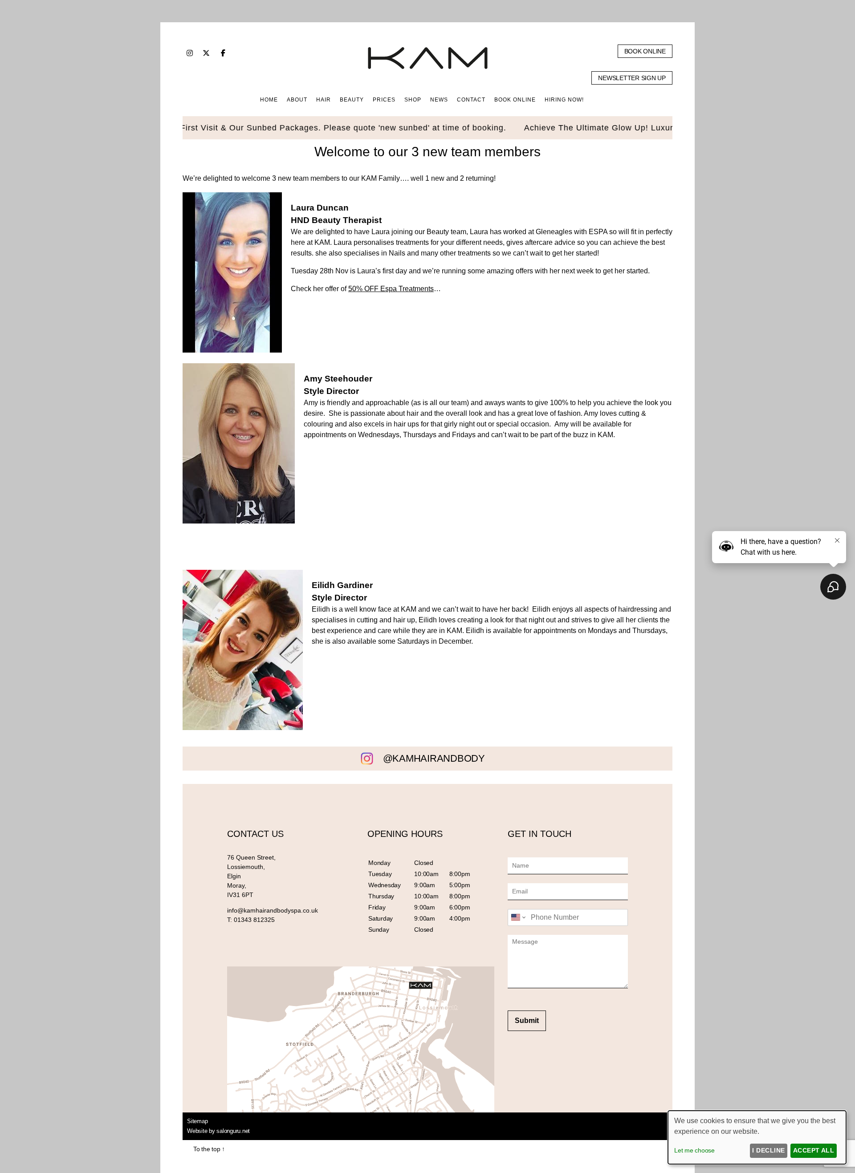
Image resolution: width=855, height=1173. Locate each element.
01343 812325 (254, 919)
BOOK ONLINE (515, 100)
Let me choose (694, 1150)
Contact (471, 100)
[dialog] (757, 1137)
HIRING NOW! (564, 100)
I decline (768, 1150)
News (439, 100)
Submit (527, 1020)
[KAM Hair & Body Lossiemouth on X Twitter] (206, 53)
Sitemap (197, 1121)
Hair (323, 100)
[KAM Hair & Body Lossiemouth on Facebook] (223, 53)
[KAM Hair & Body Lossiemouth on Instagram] (190, 53)
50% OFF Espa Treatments (391, 288)
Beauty (352, 100)
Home (269, 100)
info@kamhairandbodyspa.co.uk (272, 910)
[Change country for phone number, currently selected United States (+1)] (518, 917)
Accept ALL (814, 1150)
